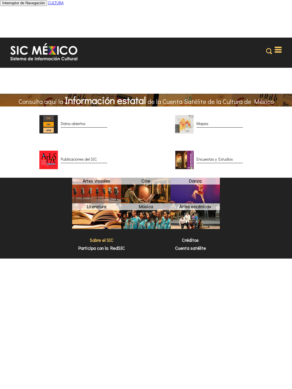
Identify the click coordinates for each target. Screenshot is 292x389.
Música (146, 206)
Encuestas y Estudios (214, 159)
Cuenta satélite (190, 248)
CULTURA (56, 2)
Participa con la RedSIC (101, 248)
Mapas (202, 123)
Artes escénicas (195, 206)
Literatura (96, 206)
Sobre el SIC (101, 240)
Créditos (190, 240)
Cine (145, 181)
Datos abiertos (73, 123)
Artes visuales (96, 181)
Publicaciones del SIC (79, 159)
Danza (195, 181)
